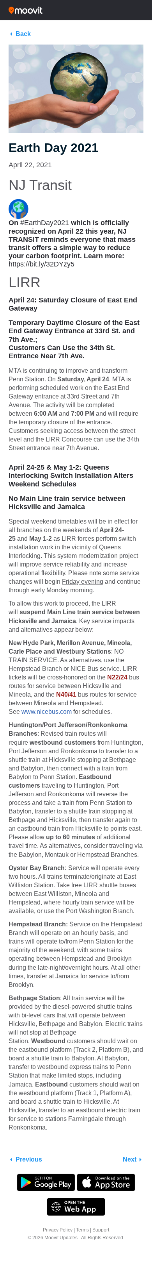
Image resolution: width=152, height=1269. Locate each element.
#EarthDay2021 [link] (44, 223)
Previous (29, 1159)
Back (23, 33)
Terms (82, 1230)
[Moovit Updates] (76, 10)
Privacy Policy (57, 1230)
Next (129, 1159)
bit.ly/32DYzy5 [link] (41, 264)
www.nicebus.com (46, 711)
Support (100, 1230)
